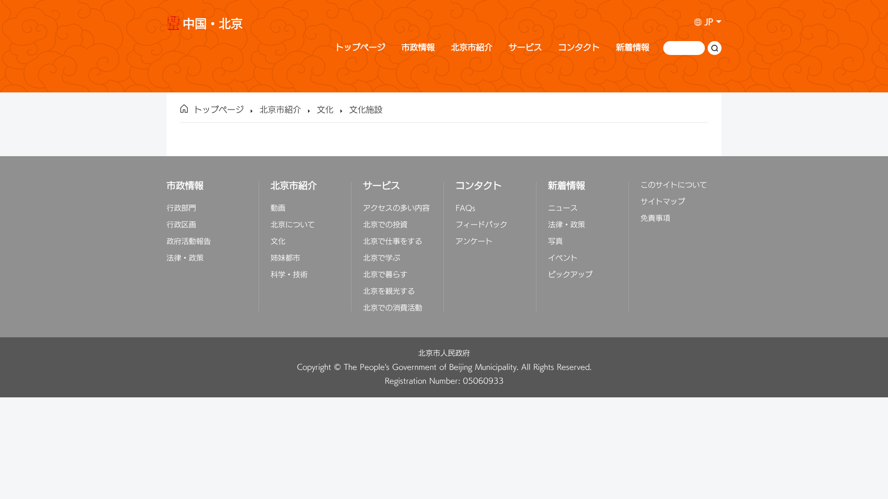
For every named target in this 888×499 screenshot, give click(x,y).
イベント (563, 258)
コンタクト (579, 48)
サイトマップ (663, 202)
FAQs (465, 208)
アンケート (474, 242)
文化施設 (365, 110)
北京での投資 (385, 225)
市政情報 (418, 48)
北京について (293, 225)
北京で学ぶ (381, 258)
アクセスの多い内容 (396, 208)
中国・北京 (213, 25)
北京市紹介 (472, 48)
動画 (278, 208)
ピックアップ (570, 275)
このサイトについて (674, 185)
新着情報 (632, 48)
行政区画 (181, 225)
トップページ (360, 48)
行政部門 (181, 208)
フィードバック (481, 225)
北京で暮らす (385, 275)
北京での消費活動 (392, 308)
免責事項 (655, 218)
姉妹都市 (285, 258)
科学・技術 (289, 275)
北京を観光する (389, 291)
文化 (325, 110)
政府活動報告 (188, 242)
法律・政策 (185, 258)
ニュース (563, 208)
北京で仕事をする (392, 242)
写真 (555, 242)
